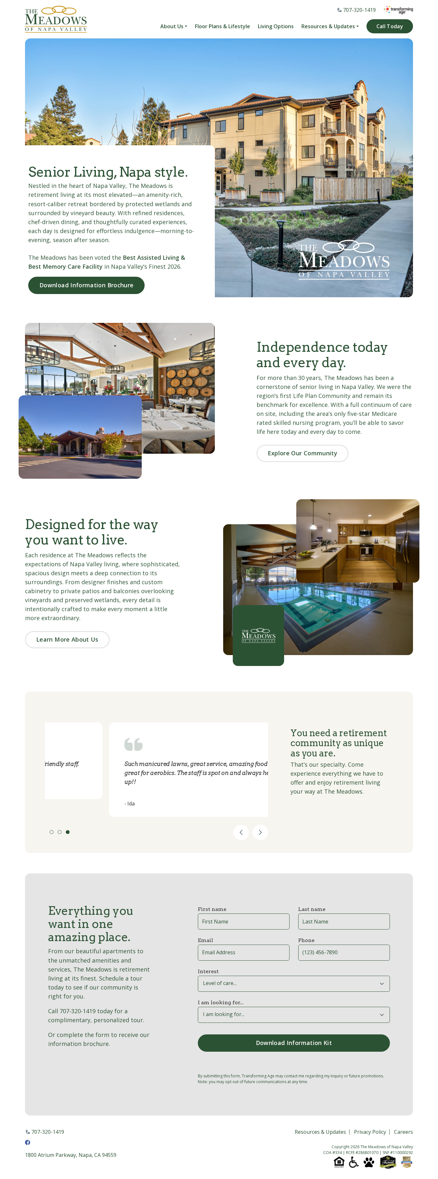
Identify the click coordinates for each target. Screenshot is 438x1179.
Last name (311, 909)
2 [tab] (60, 832)
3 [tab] (68, 832)
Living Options (276, 26)
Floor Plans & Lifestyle (222, 26)
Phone (306, 940)
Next (260, 832)
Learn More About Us (67, 639)
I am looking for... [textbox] (223, 1014)
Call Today (389, 26)
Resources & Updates (320, 1132)
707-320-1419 (359, 9)
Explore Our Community (303, 453)
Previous (241, 832)
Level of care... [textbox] (219, 983)
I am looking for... (221, 1002)
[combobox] (294, 984)
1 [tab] (52, 832)
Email (205, 940)
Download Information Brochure (86, 285)
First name (212, 909)
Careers (403, 1132)
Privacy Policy (370, 1132)
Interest (208, 971)
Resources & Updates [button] (328, 26)
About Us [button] (171, 26)
